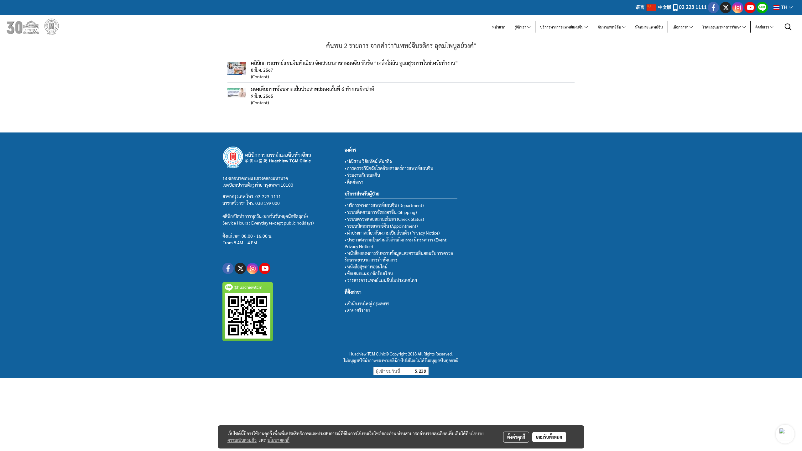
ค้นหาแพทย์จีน (610, 26)
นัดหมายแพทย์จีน (649, 26)
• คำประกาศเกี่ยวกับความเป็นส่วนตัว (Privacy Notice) (392, 233)
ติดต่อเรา (762, 26)
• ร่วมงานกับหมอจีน (362, 175)
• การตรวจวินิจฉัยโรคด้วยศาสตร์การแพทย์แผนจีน (389, 168)
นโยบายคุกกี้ (278, 440)
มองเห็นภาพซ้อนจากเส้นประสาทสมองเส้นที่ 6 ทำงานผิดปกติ (312, 89)
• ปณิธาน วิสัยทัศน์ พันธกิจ (368, 161)
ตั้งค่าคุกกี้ (516, 437)
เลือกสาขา (681, 26)
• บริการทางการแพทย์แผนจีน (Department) (384, 205)
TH (784, 7)
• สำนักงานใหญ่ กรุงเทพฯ (367, 303)
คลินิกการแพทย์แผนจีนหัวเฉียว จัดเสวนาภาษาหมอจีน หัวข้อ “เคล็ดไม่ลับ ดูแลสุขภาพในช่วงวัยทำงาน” (354, 63)
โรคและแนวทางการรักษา (722, 26)
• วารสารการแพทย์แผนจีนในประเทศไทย (381, 280)
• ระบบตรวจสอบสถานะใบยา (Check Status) (384, 219)
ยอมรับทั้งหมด (549, 437)
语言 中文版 (654, 7)
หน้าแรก (498, 26)
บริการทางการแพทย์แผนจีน (562, 26)
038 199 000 (267, 203)
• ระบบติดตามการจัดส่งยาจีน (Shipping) (381, 212)
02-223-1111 (268, 196)
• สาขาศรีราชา (357, 310)
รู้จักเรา (521, 26)
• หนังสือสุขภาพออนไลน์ (366, 266)
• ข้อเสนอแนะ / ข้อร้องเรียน (369, 273)
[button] (788, 27)
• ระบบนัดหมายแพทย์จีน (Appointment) (381, 226)
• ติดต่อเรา (354, 182)
